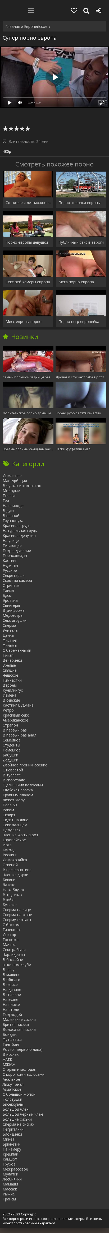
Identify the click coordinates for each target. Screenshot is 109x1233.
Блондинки (12, 1134)
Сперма (9, 625)
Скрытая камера (17, 580)
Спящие (10, 670)
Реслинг (10, 854)
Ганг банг (11, 1044)
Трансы (9, 1199)
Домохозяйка (15, 859)
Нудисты (10, 565)
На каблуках (14, 889)
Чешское (10, 675)
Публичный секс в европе (80, 242)
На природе (13, 505)
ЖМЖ (7, 1059)
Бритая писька (16, 1024)
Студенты (11, 745)
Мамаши (10, 1184)
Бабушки (10, 755)
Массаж (10, 1189)
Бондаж (10, 1034)
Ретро (8, 710)
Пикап (8, 655)
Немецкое (12, 750)
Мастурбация (15, 480)
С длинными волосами (23, 784)
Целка (8, 635)
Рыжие (9, 1194)
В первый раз (15, 730)
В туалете (12, 774)
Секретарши (14, 575)
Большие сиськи (17, 1119)
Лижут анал (13, 1084)
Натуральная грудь (20, 530)
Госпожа (11, 939)
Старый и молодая (19, 1069)
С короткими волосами (23, 1074)
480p (7, 151)
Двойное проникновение (25, 764)
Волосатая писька (19, 1029)
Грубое (9, 1164)
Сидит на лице (15, 819)
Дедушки (10, 759)
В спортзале (14, 779)
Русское (10, 570)
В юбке (9, 899)
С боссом (11, 924)
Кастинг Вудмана (18, 705)
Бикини (9, 879)
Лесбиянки (12, 1179)
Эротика (10, 600)
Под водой (12, 1014)
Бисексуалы (13, 1104)
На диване (12, 989)
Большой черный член (23, 1114)
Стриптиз (11, 585)
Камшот (10, 1159)
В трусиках (12, 894)
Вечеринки (12, 660)
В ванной (11, 515)
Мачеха (9, 944)
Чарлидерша (14, 954)
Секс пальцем (15, 824)
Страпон (10, 725)
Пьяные (9, 495)
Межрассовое (15, 1169)
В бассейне (13, 959)
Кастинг (10, 560)
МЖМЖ (9, 1064)
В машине (11, 974)
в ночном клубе (17, 964)
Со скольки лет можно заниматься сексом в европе (28, 202)
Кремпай (10, 1154)
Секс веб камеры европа (28, 281)
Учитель (10, 630)
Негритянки (13, 1129)
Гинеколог (12, 929)
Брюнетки (11, 1144)
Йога (7, 844)
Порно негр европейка (78, 321)
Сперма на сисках (18, 1124)
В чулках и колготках (22, 485)
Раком (8, 809)
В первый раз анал (19, 735)
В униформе (14, 610)
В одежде (11, 700)
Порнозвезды (15, 555)
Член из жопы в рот (20, 834)
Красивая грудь (16, 525)
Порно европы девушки (27, 242)
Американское (15, 720)
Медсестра (12, 615)
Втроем (10, 685)
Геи (6, 500)
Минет (9, 1139)
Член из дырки (15, 874)
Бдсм (7, 595)
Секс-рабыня (14, 949)
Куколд (9, 849)
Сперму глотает (17, 919)
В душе (9, 510)
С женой (10, 864)
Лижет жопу (14, 799)
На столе (11, 1009)
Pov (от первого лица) (23, 1049)
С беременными (17, 650)
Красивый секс (16, 715)
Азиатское (12, 1089)
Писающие (12, 545)
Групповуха (13, 520)
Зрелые (9, 665)
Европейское (14, 839)
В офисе (10, 984)
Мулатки (10, 1174)
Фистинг (10, 640)
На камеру (12, 1149)
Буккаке (10, 904)
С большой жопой (19, 1094)
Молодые (11, 490)
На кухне (10, 999)
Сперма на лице (17, 909)
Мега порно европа (76, 281)
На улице (11, 540)
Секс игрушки (14, 620)
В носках (11, 1054)
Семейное (12, 740)
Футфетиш (12, 1039)
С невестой (13, 769)
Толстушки (12, 1099)
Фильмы (10, 645)
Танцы (8, 590)
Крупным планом (18, 794)
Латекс (9, 884)
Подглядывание (17, 550)
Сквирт (9, 814)
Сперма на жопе (17, 914)
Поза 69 (10, 804)
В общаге (11, 979)
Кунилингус (13, 690)
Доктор (9, 934)
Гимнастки (12, 680)
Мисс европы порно (24, 321)
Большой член (16, 1109)
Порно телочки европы (79, 202)
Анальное (11, 1079)
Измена (9, 695)
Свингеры (11, 605)
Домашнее (12, 475)
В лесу (8, 969)
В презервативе (17, 869)
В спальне (12, 994)
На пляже (11, 1004)
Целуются (12, 829)
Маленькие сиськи (19, 1019)
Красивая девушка (19, 535)
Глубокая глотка (18, 789)
